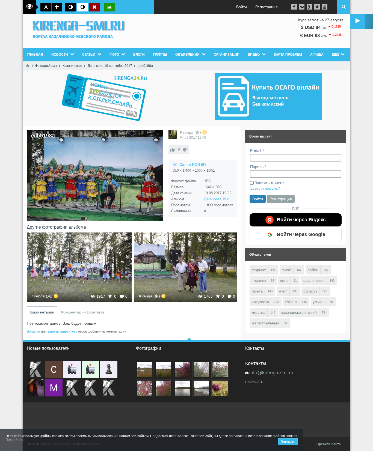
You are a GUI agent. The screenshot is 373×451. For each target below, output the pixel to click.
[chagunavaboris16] (108, 369)
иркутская (260, 302)
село (284, 280)
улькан (319, 302)
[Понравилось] (172, 149)
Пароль (257, 167)
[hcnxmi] (90, 369)
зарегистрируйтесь (62, 331)
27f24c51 (79, 267)
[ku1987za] (72, 369)
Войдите (33, 331)
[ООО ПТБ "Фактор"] (90, 387)
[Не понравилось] (185, 149)
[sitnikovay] (72, 387)
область (310, 291)
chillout (291, 302)
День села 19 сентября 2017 (227, 199)
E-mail (255, 150)
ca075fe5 (187, 267)
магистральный (265, 323)
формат (258, 270)
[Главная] (27, 65)
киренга (258, 312)
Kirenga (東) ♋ (193, 132)
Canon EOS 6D (192, 164)
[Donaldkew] (35, 369)
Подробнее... (15, 440)
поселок (258, 280)
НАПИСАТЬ (254, 382)
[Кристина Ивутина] (108, 387)
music (287, 270)
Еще (335, 54)
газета (257, 291)
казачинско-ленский (299, 312)
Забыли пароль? (265, 188)
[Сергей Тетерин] (54, 369)
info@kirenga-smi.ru (271, 372)
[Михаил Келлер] (54, 387)
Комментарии (42, 312)
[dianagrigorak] (35, 387)
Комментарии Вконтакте (83, 312)
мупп (283, 291)
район (312, 270)
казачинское (314, 280)
